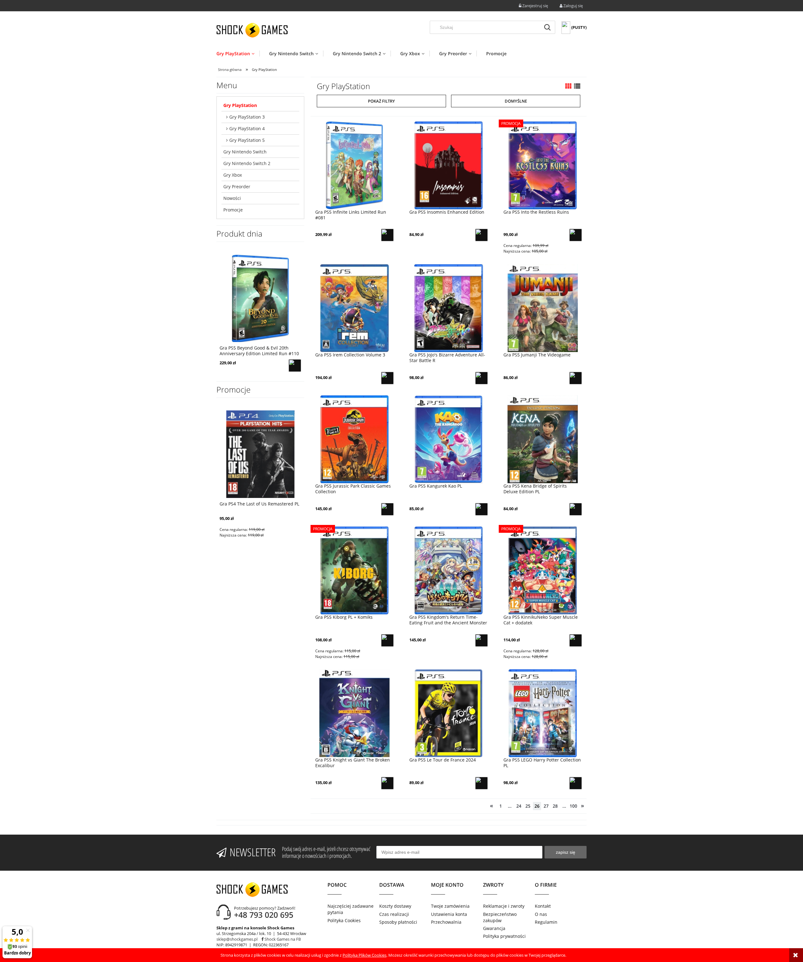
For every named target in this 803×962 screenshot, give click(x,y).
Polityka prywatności (504, 936)
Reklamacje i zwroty (503, 906)
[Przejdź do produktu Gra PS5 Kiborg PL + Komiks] (354, 570)
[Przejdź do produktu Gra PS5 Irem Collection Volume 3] (354, 308)
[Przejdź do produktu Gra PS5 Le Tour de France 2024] (448, 713)
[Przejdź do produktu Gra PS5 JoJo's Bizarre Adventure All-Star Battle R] (448, 308)
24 (518, 806)
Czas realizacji (394, 914)
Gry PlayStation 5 (247, 140)
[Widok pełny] (577, 86)
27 (546, 806)
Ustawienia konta (449, 914)
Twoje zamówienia (450, 906)
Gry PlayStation (240, 105)
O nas (541, 914)
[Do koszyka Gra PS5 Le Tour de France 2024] (481, 783)
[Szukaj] (547, 27)
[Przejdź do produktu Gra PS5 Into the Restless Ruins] (542, 165)
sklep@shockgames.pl (237, 939)
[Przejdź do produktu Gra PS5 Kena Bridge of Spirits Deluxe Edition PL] (542, 439)
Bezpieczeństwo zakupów (500, 917)
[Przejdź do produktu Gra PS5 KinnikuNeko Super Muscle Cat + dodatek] (542, 570)
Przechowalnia (446, 922)
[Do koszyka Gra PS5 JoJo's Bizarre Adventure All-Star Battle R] (481, 378)
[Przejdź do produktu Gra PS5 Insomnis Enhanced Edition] (448, 165)
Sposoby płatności (398, 922)
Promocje (233, 210)
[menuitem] (237, 53)
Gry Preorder (236, 187)
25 (527, 806)
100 (573, 806)
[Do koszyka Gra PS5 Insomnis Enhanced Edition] (481, 235)
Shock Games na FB (282, 939)
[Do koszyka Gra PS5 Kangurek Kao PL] (481, 509)
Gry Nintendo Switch (245, 152)
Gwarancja (494, 928)
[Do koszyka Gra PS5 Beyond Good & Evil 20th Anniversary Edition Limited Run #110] (295, 365)
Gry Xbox (232, 175)
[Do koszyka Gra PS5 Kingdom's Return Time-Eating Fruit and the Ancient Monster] (481, 640)
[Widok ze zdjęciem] (568, 86)
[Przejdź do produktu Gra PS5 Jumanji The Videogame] (542, 308)
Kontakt (543, 906)
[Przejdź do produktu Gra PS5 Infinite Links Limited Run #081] (354, 165)
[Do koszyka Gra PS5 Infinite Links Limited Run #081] (387, 235)
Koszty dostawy (395, 906)
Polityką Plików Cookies (364, 955)
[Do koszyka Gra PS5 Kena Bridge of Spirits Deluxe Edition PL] (575, 509)
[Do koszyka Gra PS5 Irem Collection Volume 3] (387, 378)
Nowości (232, 198)
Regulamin (546, 922)
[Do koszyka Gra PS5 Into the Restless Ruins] (575, 235)
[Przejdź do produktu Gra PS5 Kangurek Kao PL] (448, 439)
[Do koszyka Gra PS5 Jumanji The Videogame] (575, 378)
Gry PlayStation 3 (247, 117)
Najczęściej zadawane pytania (350, 909)
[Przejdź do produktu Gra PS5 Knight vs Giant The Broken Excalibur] (354, 713)
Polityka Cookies (344, 920)
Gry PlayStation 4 (247, 128)
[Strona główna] (252, 30)
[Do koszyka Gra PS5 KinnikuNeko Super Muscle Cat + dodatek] (575, 640)
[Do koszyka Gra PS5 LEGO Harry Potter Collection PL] (575, 783)
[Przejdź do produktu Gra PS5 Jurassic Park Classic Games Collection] (354, 439)
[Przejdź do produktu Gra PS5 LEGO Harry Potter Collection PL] (542, 713)
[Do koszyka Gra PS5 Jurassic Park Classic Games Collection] (387, 509)
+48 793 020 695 (263, 914)
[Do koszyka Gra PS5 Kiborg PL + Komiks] (387, 640)
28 (555, 806)
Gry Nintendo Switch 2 (246, 163)
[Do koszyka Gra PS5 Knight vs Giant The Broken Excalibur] (387, 783)
